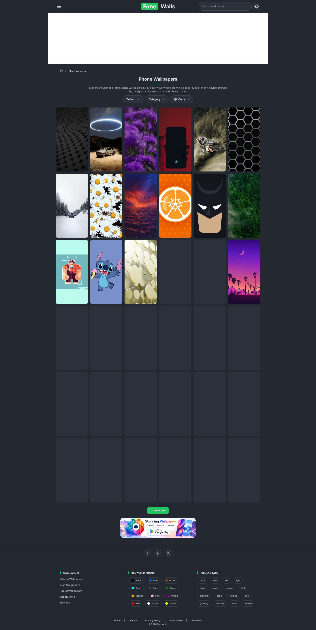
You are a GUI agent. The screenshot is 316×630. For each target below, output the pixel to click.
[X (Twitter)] (168, 553)
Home (117, 620)
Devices (65, 602)
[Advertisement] (158, 38)
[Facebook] (147, 553)
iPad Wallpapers (70, 584)
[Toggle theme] (256, 6)
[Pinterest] (158, 553)
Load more (158, 510)
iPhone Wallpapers (71, 579)
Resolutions (67, 596)
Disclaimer (196, 620)
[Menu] (59, 6)
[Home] (61, 70)
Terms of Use (175, 620)
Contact (133, 620)
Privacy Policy (152, 620)
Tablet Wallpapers (71, 590)
